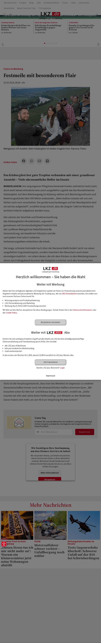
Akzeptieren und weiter (50, 322)
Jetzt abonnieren (50, 362)
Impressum (50, 375)
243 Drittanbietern (69, 293)
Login (62, 367)
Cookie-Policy (11, 312)
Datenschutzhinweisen (82, 310)
